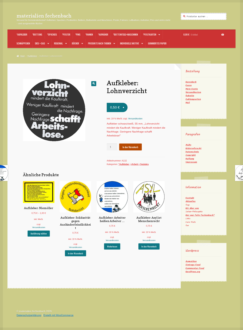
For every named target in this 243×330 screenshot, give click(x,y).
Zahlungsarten (193, 99)
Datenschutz (192, 151)
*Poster (66, 34)
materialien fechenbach (44, 16)
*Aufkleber (22, 34)
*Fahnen (89, 34)
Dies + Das (40, 43)
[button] (93, 83)
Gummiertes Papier (157, 43)
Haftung (190, 158)
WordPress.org (193, 271)
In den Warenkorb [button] (75, 253)
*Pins (77, 34)
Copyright (191, 155)
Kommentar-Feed (195, 268)
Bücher (75, 43)
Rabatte (190, 95)
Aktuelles (191, 201)
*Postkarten (149, 34)
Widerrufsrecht (193, 148)
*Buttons (37, 34)
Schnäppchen (23, 43)
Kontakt (190, 198)
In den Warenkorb (130, 147)
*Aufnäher (103, 34)
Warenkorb (191, 82)
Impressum (191, 162)
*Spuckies (52, 34)
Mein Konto (192, 89)
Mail (188, 102)
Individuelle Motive (129, 43)
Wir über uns (192, 208)
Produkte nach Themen (99, 43)
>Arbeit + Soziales (139, 164)
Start (22, 56)
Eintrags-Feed (193, 264)
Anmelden (191, 261)
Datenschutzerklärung (29, 315)
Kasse (189, 85)
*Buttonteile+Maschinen (125, 34)
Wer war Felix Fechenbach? (200, 215)
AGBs (188, 145)
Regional (58, 43)
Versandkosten (135, 118)
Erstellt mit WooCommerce (58, 315)
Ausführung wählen (39, 233)
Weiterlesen (112, 246)
